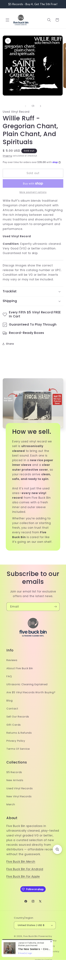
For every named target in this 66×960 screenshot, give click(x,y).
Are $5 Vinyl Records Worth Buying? (30, 692)
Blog (9, 700)
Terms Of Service (18, 749)
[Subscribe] (55, 606)
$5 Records (14, 772)
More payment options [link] (33, 192)
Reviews (11, 660)
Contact (12, 708)
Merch (10, 804)
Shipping (7, 156)
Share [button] (10, 344)
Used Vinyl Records (19, 788)
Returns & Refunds (19, 733)
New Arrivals (14, 780)
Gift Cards (13, 725)
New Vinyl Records (19, 796)
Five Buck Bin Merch (20, 862)
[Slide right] (40, 105)
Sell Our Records (17, 716)
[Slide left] (25, 105)
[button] (7, 20)
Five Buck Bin (30, 936)
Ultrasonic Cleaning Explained (27, 684)
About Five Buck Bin (19, 668)
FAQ (9, 676)
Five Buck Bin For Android (24, 869)
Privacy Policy (15, 741)
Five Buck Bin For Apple (23, 876)
